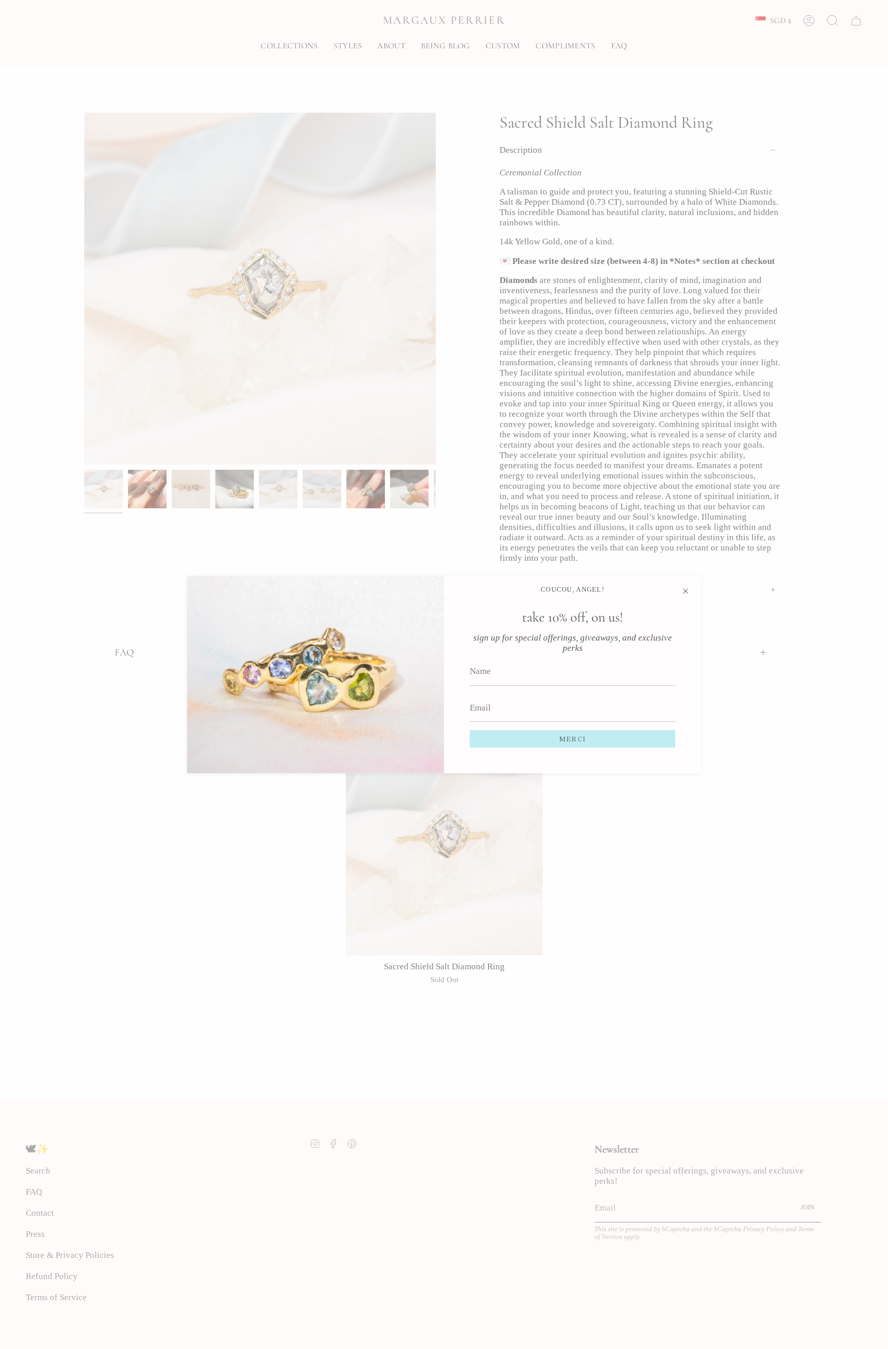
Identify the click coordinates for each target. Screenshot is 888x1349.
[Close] (685, 591)
